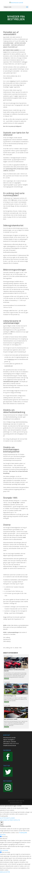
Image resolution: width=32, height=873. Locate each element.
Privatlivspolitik (23, 832)
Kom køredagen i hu (10, 696)
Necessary (5, 836)
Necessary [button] (3, 834)
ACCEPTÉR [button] (3, 818)
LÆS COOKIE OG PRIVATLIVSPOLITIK (10, 820)
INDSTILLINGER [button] (10, 818)
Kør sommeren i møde (10, 719)
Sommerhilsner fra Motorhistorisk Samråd (14, 670)
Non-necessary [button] (4, 850)
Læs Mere (6, 678)
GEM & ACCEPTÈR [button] (5, 872)
